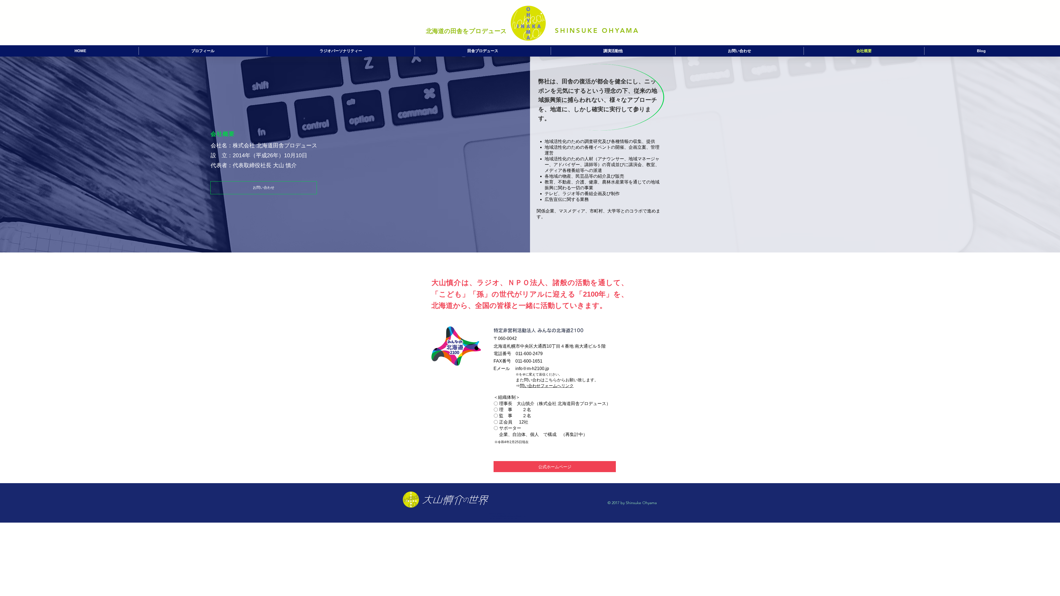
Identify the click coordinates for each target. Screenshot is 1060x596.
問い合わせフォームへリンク (547, 385)
